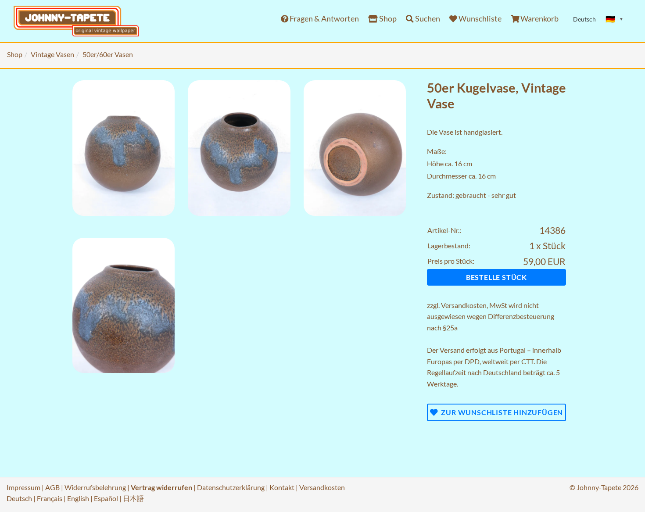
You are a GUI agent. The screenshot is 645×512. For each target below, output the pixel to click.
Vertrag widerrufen (161, 487)
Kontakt (281, 487)
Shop (387, 18)
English (78, 498)
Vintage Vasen (52, 54)
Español (106, 498)
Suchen (427, 18)
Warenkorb (539, 18)
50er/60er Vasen (107, 54)
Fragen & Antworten (323, 18)
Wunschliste (479, 18)
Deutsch (19, 498)
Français (49, 498)
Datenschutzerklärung (231, 487)
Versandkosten (464, 305)
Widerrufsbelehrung (95, 487)
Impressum (23, 487)
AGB (52, 487)
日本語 (133, 498)
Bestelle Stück (496, 277)
